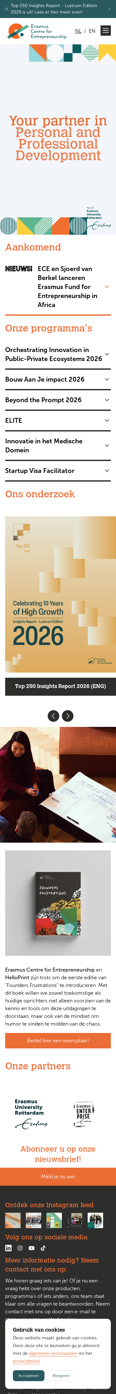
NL (78, 31)
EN (92, 31)
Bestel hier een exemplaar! (58, 1040)
